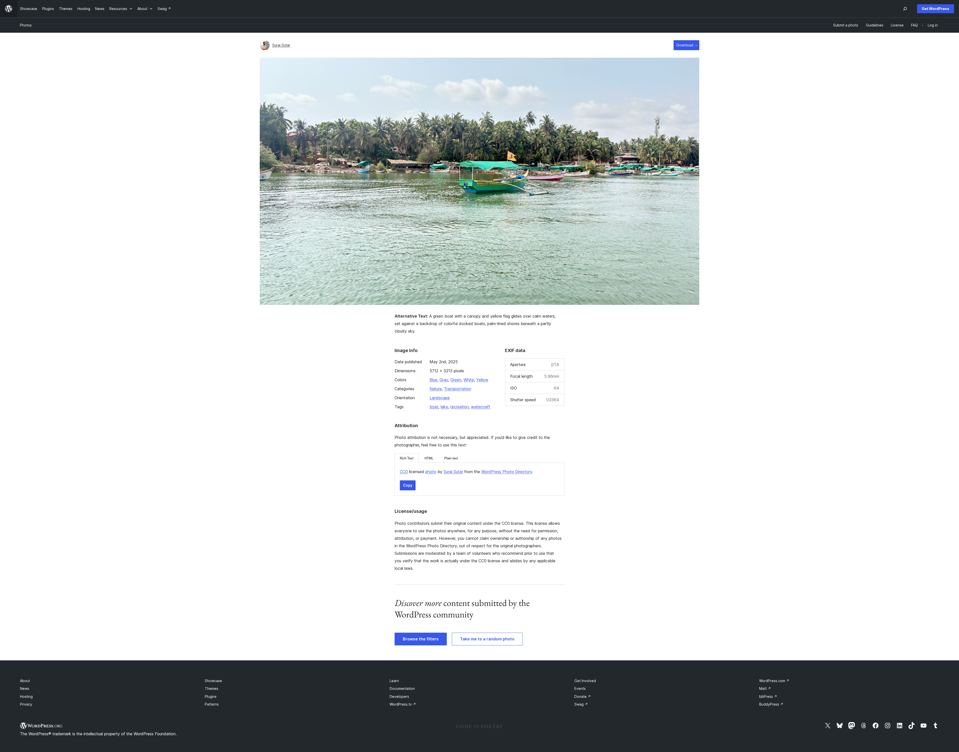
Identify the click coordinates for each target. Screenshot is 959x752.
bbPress (768, 696)
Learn (394, 681)
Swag (581, 704)
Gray (444, 379)
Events (580, 688)
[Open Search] (905, 8)
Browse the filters (421, 638)
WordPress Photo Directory (506, 471)
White (469, 379)
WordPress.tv (403, 704)
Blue (433, 379)
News (24, 688)
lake (444, 406)
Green (455, 379)
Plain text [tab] (451, 458)
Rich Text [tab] (407, 458)
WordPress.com (774, 681)
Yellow (482, 379)
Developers (399, 696)
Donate (582, 696)
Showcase (213, 681)
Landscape (440, 397)
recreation (459, 406)
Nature (436, 388)
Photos (26, 25)
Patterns (212, 704)
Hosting (26, 696)
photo (430, 471)
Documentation (402, 688)
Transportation (457, 388)
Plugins (211, 696)
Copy (407, 485)
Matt (765, 688)
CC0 (404, 471)
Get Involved (585, 681)
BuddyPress (771, 704)
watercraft (480, 406)
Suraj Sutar (281, 45)
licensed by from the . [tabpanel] (466, 471)
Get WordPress (935, 8)
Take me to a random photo (487, 638)
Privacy (26, 704)
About (25, 681)
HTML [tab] (429, 458)
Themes (211, 688)
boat (434, 406)
